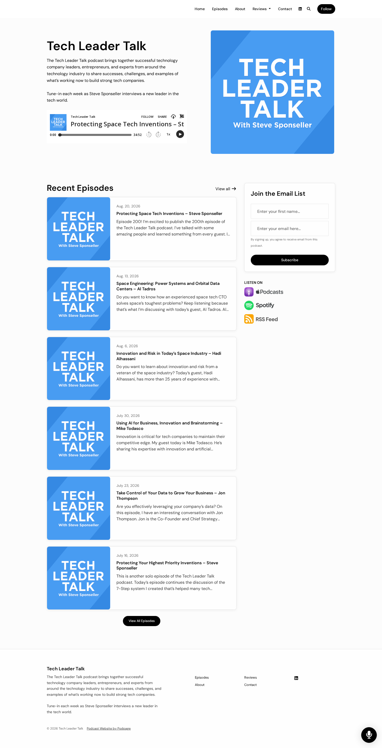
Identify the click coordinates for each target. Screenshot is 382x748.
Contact (285, 8)
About (240, 8)
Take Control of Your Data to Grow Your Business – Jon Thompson (170, 495)
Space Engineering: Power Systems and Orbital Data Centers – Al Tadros (168, 286)
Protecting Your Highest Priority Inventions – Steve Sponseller (167, 565)
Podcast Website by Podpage (109, 728)
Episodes (220, 8)
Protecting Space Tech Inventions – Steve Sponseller (169, 213)
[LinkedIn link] (300, 9)
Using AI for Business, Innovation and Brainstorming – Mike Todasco (169, 425)
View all (223, 189)
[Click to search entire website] (309, 9)
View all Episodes (142, 621)
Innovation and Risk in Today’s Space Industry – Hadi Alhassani (168, 356)
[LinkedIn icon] (296, 678)
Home (200, 8)
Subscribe (289, 260)
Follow (326, 8)
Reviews (260, 8)
